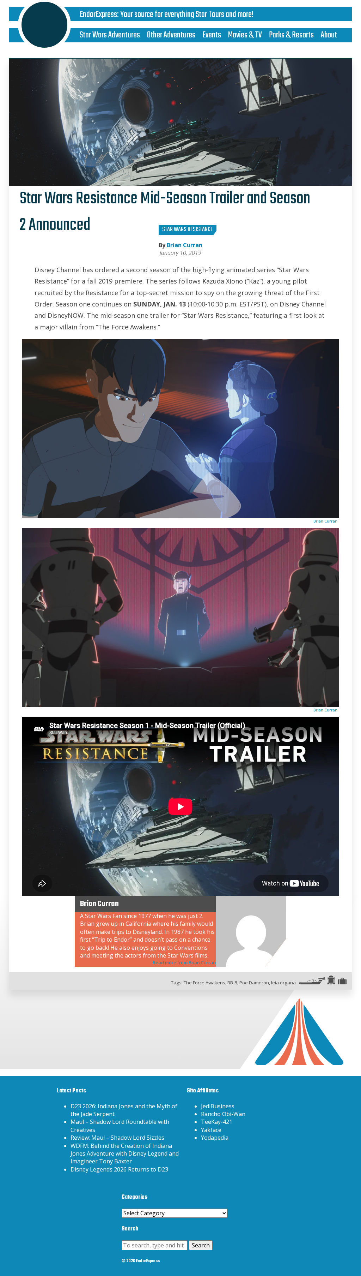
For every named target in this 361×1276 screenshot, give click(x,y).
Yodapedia (214, 1137)
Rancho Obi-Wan (223, 1114)
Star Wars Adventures (110, 35)
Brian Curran (184, 245)
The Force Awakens (204, 982)
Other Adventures (171, 35)
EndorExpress (98, 15)
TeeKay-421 (216, 1122)
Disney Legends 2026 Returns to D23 (119, 1169)
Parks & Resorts (291, 35)
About (329, 35)
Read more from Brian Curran (184, 962)
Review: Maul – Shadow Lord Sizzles (117, 1137)
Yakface (211, 1130)
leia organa (283, 982)
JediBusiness (217, 1106)
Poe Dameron (254, 982)
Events (211, 35)
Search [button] (201, 1245)
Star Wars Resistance (187, 230)
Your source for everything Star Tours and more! (186, 15)
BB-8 (232, 982)
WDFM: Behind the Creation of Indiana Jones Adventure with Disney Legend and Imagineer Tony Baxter (125, 1153)
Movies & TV (245, 35)
